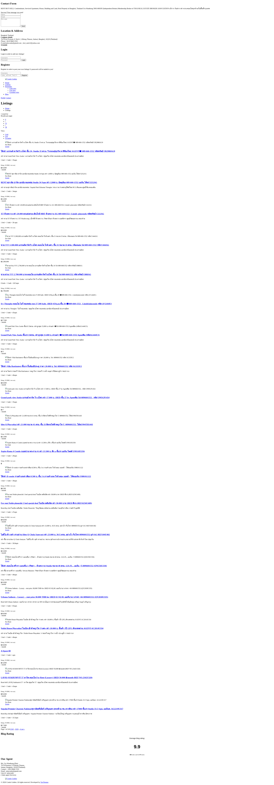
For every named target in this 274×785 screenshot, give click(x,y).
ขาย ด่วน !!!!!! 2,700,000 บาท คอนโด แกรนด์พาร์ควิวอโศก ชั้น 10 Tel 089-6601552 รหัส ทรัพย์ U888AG (46, 274)
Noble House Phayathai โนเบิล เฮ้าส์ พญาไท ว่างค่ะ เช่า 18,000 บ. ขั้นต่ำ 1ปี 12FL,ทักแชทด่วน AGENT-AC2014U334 (52, 628)
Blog (6, 94)
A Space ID (6, 651)
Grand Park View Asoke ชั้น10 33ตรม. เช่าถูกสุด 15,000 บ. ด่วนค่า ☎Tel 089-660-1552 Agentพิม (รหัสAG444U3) (50, 335)
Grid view (12, 88)
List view (12, 90)
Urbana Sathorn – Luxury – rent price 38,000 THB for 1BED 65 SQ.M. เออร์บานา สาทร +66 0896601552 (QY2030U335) (54, 597)
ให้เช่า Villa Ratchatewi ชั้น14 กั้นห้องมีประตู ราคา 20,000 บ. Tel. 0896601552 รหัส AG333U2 (41, 366)
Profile (3, 98)
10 (16, 729)
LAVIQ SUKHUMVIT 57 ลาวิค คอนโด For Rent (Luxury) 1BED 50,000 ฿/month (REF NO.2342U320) (46, 677)
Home (7, 83)
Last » (23, 729)
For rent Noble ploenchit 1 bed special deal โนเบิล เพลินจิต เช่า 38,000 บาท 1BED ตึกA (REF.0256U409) (46, 503)
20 (17, 729)
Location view (14, 92)
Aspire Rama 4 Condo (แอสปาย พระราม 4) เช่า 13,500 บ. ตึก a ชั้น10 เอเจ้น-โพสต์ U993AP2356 (43, 451)
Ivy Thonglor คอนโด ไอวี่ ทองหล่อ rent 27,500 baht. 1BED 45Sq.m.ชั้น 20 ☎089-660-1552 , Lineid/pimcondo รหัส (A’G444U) (56, 304)
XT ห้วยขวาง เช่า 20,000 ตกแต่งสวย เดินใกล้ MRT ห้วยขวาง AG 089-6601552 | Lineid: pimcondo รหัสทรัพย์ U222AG (52, 214)
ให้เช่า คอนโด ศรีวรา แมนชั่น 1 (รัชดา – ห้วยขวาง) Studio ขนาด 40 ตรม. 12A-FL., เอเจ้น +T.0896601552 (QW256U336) (54, 566)
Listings (7, 85)
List (6, 136)
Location (8, 138)
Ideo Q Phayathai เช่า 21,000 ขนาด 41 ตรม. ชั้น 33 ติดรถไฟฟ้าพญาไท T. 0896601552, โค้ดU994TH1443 (47, 424)
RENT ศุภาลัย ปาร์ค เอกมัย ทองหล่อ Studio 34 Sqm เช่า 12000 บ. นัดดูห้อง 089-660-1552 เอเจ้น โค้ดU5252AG (49, 182)
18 (6, 127)
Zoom (7, 147)
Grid (6, 134)
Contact (8, 98)
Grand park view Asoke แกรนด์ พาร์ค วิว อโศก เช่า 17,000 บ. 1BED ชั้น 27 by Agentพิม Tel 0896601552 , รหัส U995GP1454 (55, 397)
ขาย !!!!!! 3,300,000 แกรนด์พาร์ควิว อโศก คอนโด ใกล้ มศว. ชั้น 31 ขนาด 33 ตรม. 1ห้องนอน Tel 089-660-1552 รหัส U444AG (55, 245)
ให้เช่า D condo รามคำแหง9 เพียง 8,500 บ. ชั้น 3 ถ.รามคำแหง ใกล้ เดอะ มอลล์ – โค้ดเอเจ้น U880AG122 (46, 476)
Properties (8, 86)
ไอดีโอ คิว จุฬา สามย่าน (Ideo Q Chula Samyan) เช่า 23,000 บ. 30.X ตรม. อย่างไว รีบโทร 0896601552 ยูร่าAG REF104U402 (55, 534)
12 (6, 123)
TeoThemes (44, 782)
